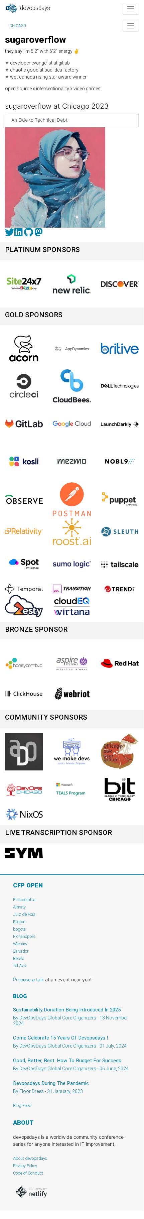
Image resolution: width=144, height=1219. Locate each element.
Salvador (20, 951)
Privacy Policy (25, 1165)
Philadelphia (24, 899)
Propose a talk (28, 979)
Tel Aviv (20, 965)
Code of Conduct (28, 1173)
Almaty (19, 906)
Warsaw (20, 943)
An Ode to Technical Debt (39, 120)
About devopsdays (30, 1158)
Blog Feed (22, 1105)
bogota (19, 929)
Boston (19, 921)
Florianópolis (24, 936)
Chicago (17, 25)
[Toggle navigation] (131, 9)
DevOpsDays (34, 8)
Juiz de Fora (24, 914)
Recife (18, 958)
